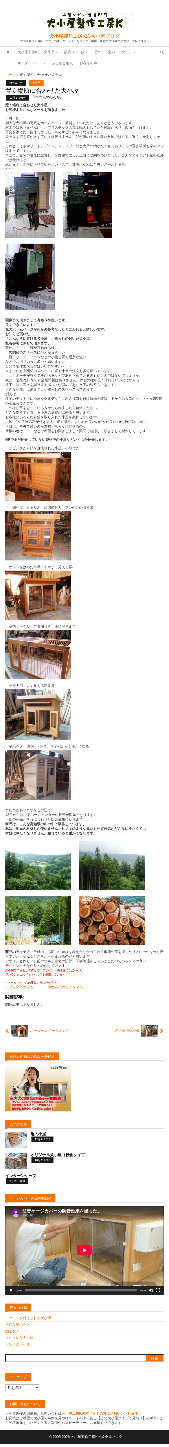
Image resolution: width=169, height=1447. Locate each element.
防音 (68, 52)
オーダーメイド (30, 63)
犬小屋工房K (27, 52)
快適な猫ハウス (17, 1324)
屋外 (97, 52)
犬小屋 (49, 52)
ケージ (127, 52)
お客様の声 (88, 63)
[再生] (11, 1290)
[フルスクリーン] (158, 1290)
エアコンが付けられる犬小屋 (28, 1318)
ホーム (10, 75)
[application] (84, 1250)
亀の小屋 (38, 1134)
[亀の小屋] (16, 1139)
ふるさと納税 (62, 63)
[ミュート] (151, 1290)
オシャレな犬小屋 (19, 1338)
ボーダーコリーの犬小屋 (49, 1030)
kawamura (52, 97)
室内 (111, 52)
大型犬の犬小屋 (17, 1344)
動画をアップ (15, 1331)
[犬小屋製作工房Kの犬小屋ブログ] (8, 52)
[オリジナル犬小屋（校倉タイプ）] (16, 1160)
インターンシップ (20, 1175)
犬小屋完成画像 (126, 1030)
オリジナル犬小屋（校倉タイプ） (60, 1155)
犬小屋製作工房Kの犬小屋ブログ (84, 36)
